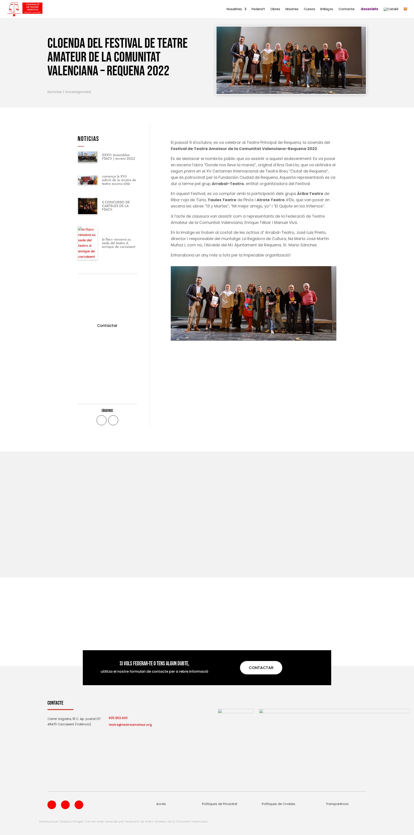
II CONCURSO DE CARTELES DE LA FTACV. (116, 206)
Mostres (291, 9)
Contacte (346, 9)
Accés (161, 804)
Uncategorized (78, 91)
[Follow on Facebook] (102, 420)
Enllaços (326, 9)
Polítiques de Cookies (278, 804)
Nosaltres (234, 9)
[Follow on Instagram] (79, 804)
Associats (369, 9)
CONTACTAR (261, 667)
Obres (275, 9)
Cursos (309, 9)
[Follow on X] (113, 420)
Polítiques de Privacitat (219, 804)
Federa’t (258, 9)
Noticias (54, 91)
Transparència (337, 804)
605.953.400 (118, 718)
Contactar (107, 325)
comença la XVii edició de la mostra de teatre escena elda (119, 180)
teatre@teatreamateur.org (130, 725)
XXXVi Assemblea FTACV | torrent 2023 (118, 156)
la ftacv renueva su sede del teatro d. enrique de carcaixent (118, 243)
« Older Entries (58, 550)
